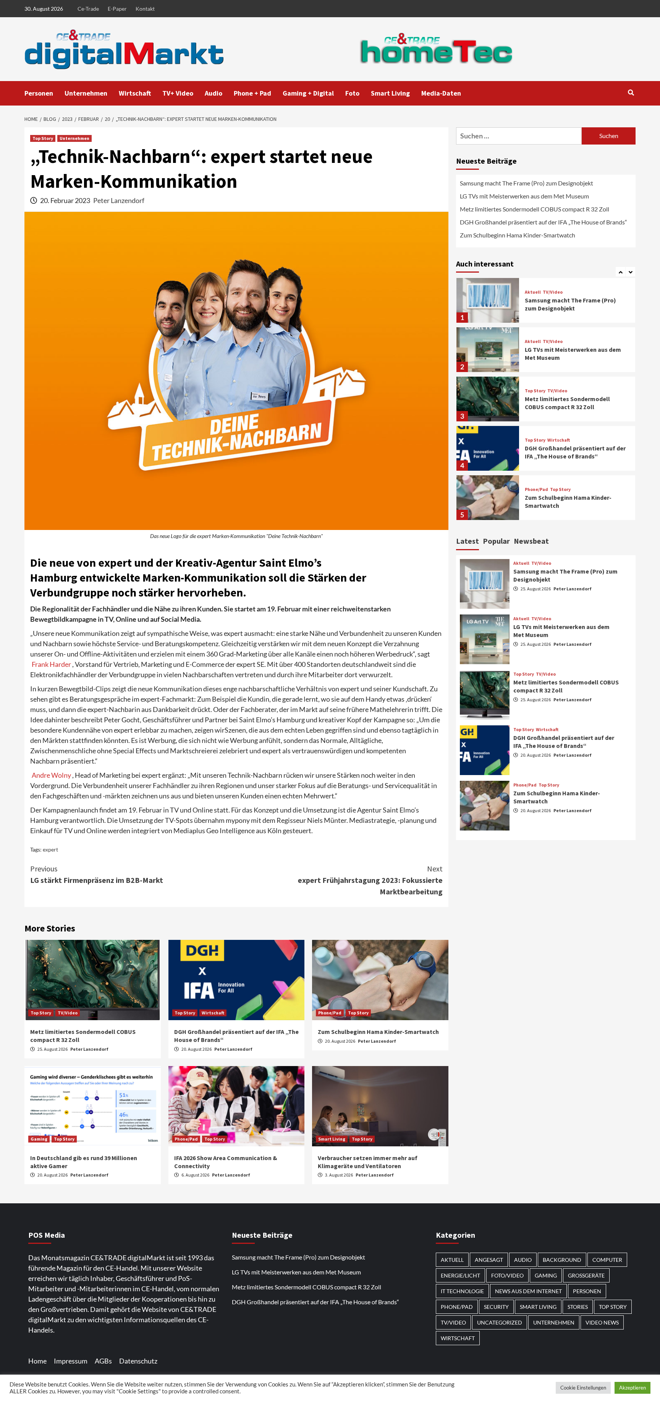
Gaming (39, 1139)
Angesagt (489, 1259)
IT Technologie (462, 1291)
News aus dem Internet (528, 1291)
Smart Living (390, 93)
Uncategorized (499, 1322)
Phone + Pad (252, 93)
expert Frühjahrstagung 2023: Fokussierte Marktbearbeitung (370, 880)
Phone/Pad (329, 1013)
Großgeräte (586, 1275)
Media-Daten (441, 93)
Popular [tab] (496, 541)
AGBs (103, 1361)
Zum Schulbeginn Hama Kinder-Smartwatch (378, 1031)
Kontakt (145, 8)
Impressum (70, 1361)
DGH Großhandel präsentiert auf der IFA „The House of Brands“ (544, 222)
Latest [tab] (467, 541)
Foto (352, 93)
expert (50, 849)
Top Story (42, 138)
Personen (38, 93)
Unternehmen (86, 93)
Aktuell (533, 292)
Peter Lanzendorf (118, 200)
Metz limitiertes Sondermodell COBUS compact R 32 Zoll (534, 209)
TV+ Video (177, 93)
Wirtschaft (135, 93)
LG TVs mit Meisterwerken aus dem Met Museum (524, 196)
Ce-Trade (88, 8)
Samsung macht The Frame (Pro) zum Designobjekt (526, 183)
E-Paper (117, 8)
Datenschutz (138, 1361)
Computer (607, 1259)
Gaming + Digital (308, 93)
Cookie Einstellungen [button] (583, 1388)
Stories (578, 1306)
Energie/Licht (460, 1275)
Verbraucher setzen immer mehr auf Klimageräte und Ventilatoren (367, 1162)
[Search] (631, 92)
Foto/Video (507, 1275)
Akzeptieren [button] (632, 1388)
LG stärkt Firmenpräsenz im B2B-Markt (96, 874)
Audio (213, 93)
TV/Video (68, 1013)
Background (562, 1259)
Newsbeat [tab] (531, 541)
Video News (602, 1322)
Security (496, 1306)
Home (37, 1361)
